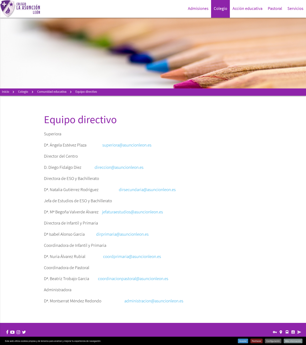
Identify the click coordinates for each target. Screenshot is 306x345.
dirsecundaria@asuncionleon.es (147, 190)
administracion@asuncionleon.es (153, 301)
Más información (293, 340)
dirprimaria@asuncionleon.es (122, 234)
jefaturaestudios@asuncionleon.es (132, 212)
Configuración (273, 340)
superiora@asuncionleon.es (126, 145)
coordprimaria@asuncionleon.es (132, 257)
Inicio (5, 92)
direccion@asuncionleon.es (119, 167)
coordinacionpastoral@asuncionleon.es (133, 279)
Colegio (23, 92)
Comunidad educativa (51, 92)
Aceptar (243, 340)
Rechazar (256, 340)
